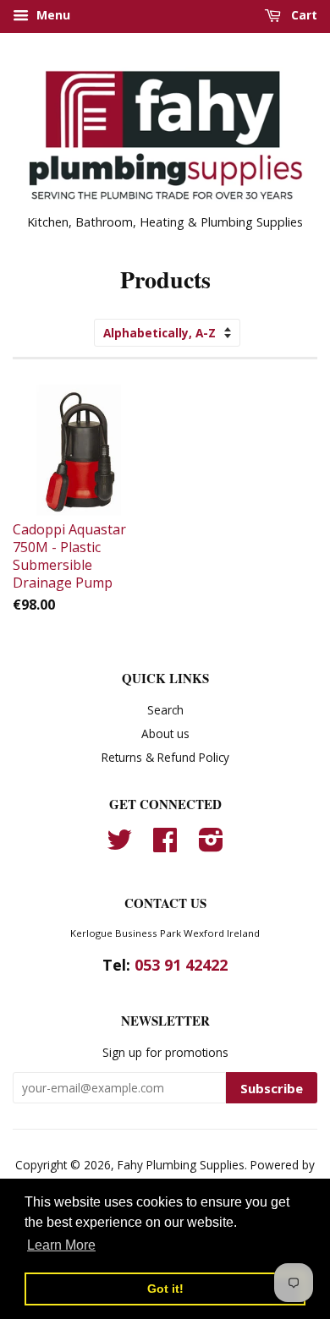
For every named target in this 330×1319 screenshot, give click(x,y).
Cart (302, 15)
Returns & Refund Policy (165, 757)
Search (165, 710)
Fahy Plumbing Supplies (181, 1165)
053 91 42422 (181, 965)
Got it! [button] (165, 1288)
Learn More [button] (61, 1245)
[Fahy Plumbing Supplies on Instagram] (211, 845)
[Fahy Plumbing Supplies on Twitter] (119, 845)
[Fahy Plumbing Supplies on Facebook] (165, 845)
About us (165, 733)
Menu (51, 15)
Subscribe (271, 1088)
